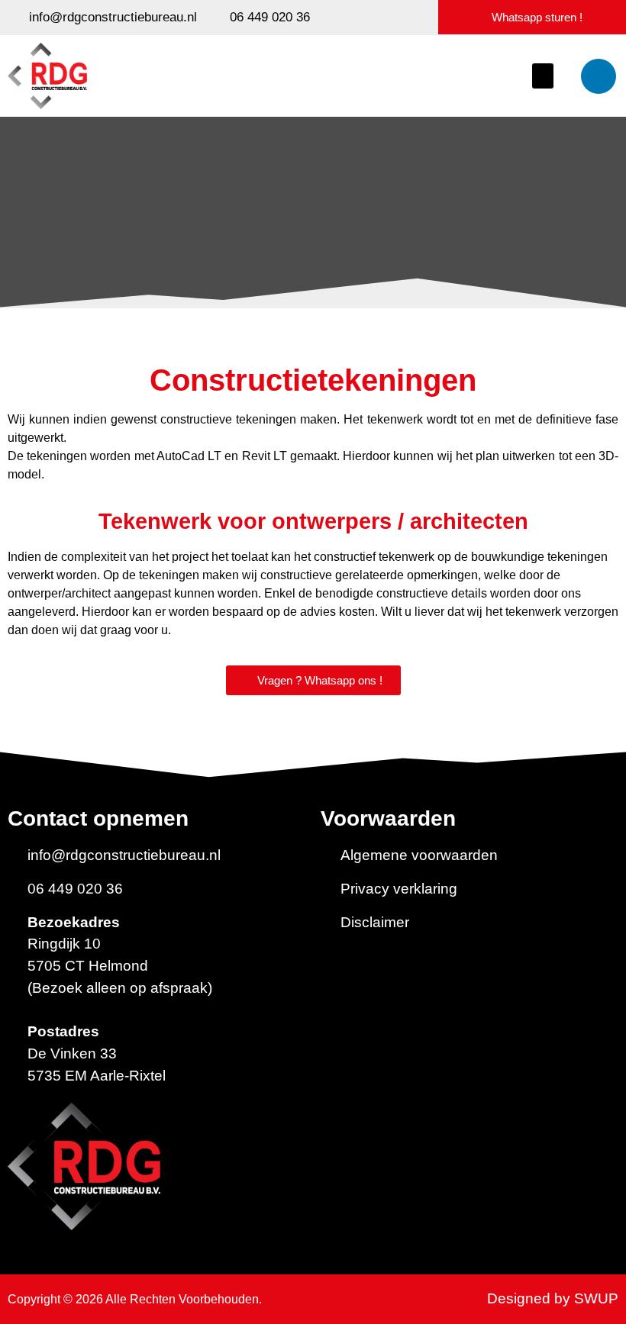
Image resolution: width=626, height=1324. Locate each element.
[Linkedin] (598, 76)
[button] (542, 76)
